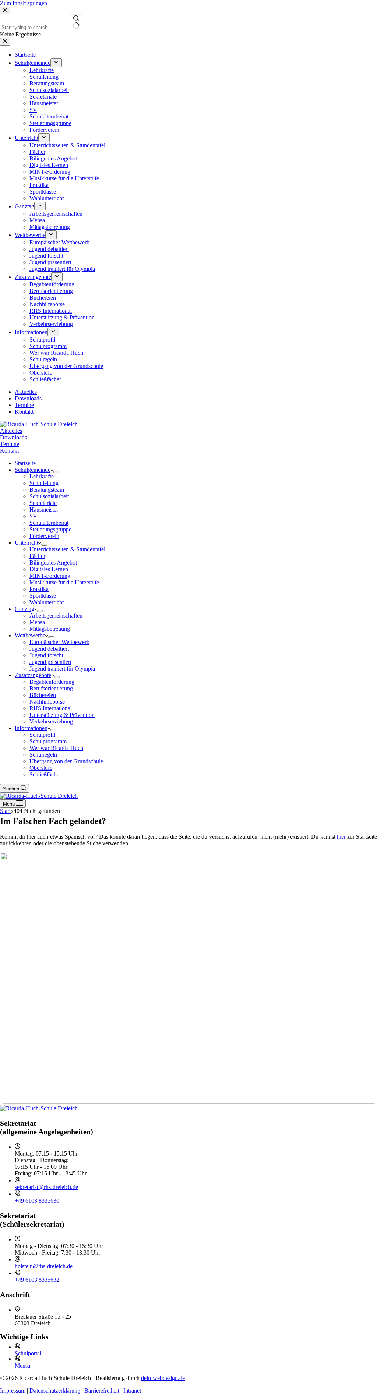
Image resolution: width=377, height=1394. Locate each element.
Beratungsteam (46, 490)
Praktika (39, 589)
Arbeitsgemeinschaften (55, 615)
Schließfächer (45, 774)
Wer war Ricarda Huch (56, 748)
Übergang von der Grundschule (66, 761)
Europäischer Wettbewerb (59, 642)
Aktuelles (11, 431)
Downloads (13, 437)
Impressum (13, 1390)
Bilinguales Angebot (53, 562)
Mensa (37, 622)
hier (341, 837)
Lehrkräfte (41, 476)
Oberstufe (40, 768)
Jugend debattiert (49, 648)
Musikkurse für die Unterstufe (64, 582)
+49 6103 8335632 (37, 1280)
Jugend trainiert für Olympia (62, 668)
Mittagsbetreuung (49, 629)
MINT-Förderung (49, 576)
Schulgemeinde (32, 470)
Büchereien (42, 695)
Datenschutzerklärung (55, 1390)
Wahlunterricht (46, 602)
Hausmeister (43, 509)
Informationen (31, 728)
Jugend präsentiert (50, 662)
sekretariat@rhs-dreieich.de (46, 1187)
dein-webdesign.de (163, 1378)
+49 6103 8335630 (37, 1200)
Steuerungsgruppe (50, 529)
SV (33, 516)
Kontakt (9, 450)
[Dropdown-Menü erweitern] (56, 472)
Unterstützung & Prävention (62, 715)
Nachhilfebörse (47, 701)
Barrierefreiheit (101, 1390)
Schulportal (28, 1353)
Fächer (37, 556)
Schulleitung (44, 483)
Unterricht (26, 542)
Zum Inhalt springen (23, 3)
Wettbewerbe (30, 635)
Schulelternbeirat (48, 523)
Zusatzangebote (33, 675)
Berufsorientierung (51, 688)
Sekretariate (43, 503)
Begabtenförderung (51, 682)
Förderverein (44, 536)
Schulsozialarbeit (49, 496)
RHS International (50, 708)
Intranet (132, 1390)
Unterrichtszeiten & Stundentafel (67, 549)
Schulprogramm (48, 741)
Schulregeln (43, 754)
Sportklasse (42, 595)
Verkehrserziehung (51, 721)
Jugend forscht (46, 655)
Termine (9, 444)
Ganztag (24, 609)
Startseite (25, 463)
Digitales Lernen (48, 569)
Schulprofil (42, 735)
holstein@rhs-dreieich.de (44, 1266)
